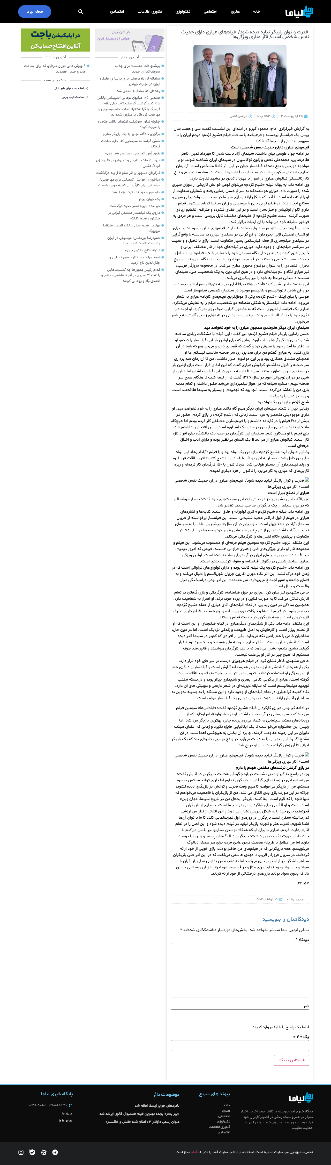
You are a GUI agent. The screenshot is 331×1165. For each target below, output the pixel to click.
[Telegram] (55, 1152)
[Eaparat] (44, 1152)
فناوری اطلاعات (150, 12)
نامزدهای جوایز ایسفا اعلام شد (157, 1105)
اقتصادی (117, 12)
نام (306, 1006)
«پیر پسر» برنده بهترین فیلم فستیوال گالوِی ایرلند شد (139, 1113)
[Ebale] (32, 1152)
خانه (256, 12)
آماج (194, 1152)
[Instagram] (21, 1152)
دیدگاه (302, 940)
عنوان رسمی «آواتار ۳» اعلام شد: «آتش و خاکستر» (142, 1121)
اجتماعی (210, 12)
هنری (235, 12)
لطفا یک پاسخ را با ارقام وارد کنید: (281, 1027)
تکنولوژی (183, 12)
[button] (81, 12)
